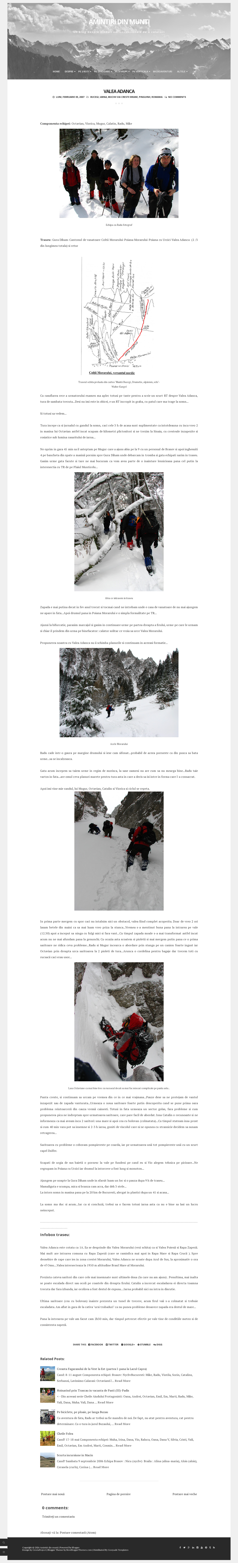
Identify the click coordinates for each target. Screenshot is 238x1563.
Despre (69, 71)
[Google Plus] (189, 1547)
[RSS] (214, 1547)
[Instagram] (197, 1547)
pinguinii (144, 97)
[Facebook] (180, 1547)
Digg (159, 1344)
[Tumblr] (210, 1547)
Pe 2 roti (83, 71)
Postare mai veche (185, 1494)
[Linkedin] (193, 1547)
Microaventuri (162, 71)
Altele (181, 71)
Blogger (75, 1547)
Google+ (129, 1344)
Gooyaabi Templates (118, 1549)
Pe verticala (140, 71)
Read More (123, 1381)
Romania (157, 97)
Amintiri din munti (119, 21)
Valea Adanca (119, 91)
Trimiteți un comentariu (58, 1516)
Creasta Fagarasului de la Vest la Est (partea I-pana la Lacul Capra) (102, 1369)
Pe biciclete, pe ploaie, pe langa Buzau (82, 1412)
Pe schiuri (121, 71)
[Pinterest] (206, 1547)
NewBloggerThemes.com (79, 1549)
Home (56, 71)
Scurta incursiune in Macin (75, 1455)
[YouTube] (202, 1547)
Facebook (96, 1344)
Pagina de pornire (119, 1494)
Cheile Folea (65, 1434)
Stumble (145, 1344)
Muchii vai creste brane (123, 97)
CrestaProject (39, 1549)
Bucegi (94, 97)
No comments (177, 97)
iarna (103, 97)
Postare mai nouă (53, 1494)
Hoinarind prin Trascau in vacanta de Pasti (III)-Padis (93, 1390)
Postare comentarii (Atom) (78, 1532)
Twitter (113, 1344)
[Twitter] (184, 1547)
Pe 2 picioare (102, 71)
